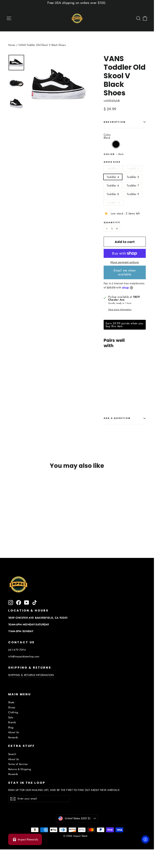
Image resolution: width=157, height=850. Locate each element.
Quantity (112, 222)
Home (11, 45)
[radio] (116, 144)
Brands (12, 722)
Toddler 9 (133, 194)
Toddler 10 (113, 203)
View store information (119, 309)
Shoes (11, 707)
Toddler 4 (113, 177)
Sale (10, 717)
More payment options (124, 262)
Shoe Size (112, 162)
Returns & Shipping (19, 769)
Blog (10, 727)
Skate (11, 702)
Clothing (13, 712)
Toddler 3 (133, 168)
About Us (13, 732)
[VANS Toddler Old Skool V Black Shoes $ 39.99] (109, 370)
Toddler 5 (133, 177)
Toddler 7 (133, 185)
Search (12, 754)
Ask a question (117, 418)
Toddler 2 (113, 168)
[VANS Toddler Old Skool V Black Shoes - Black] (106, 391)
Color (113, 154)
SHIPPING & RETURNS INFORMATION (31, 675)
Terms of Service (18, 764)
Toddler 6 (113, 185)
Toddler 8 (113, 194)
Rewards (13, 737)
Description (115, 122)
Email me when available (125, 272)
